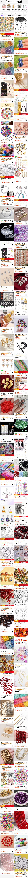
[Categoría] (4, 1)
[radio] (3, 7)
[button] (1, 1)
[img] (7, 34)
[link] (23, 1)
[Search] (20, 2)
